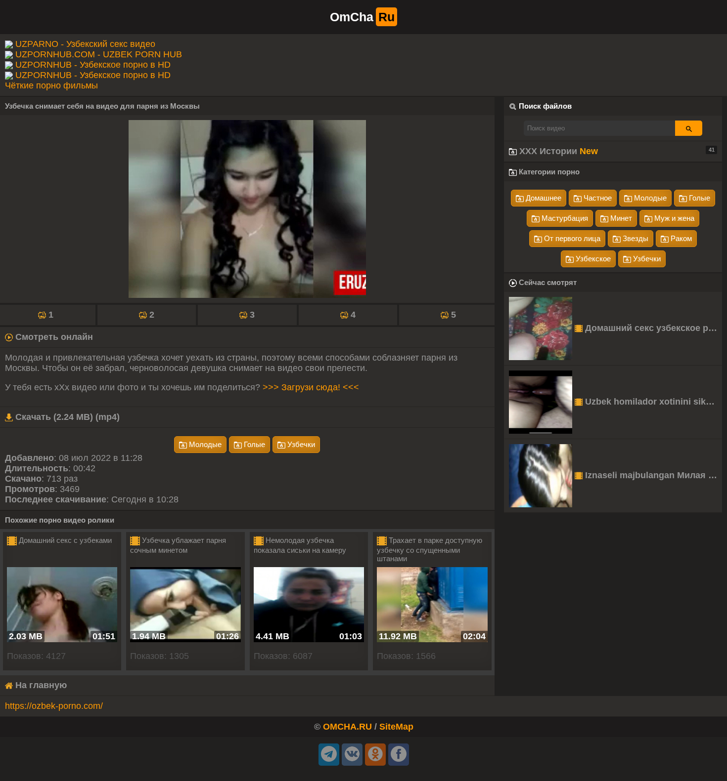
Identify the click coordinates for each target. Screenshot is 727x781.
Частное (597, 198)
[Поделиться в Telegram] (328, 754)
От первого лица (571, 238)
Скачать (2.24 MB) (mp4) (66, 417)
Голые (253, 444)
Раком (680, 238)
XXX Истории (616, 151)
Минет (620, 218)
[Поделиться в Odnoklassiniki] (375, 754)
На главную (40, 685)
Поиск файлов (545, 106)
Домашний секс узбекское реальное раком (652, 328)
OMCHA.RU (347, 727)
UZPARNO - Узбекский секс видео (85, 44)
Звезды (634, 238)
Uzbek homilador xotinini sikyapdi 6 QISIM (652, 402)
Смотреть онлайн (53, 337)
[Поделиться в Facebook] (398, 754)
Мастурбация (564, 218)
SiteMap (396, 727)
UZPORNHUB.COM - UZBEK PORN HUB (98, 54)
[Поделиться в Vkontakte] (352, 754)
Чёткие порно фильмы (51, 85)
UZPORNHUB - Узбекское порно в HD (93, 65)
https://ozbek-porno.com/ (54, 706)
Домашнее (542, 198)
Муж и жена (673, 218)
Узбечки (300, 444)
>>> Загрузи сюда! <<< (311, 387)
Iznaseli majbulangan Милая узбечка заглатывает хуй (652, 475)
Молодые (204, 444)
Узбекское (592, 258)
